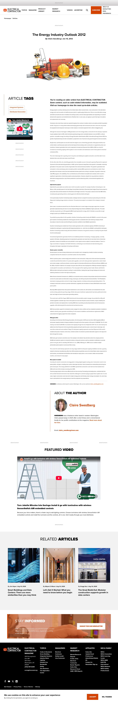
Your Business (44, 668)
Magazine (33, 10)
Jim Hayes (13, 586)
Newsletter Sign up (91, 664)
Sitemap (37, 686)
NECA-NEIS (104, 660)
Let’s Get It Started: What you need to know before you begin (57, 591)
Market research (56, 10)
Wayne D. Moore (50, 586)
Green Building (44, 654)
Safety (42, 666)
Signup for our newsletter (91, 626)
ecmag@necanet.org (31, 670)
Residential (43, 664)
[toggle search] (87, 10)
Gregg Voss (84, 586)
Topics (24, 10)
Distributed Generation (17, 112)
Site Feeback (7, 686)
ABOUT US (106, 7)
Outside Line (44, 662)
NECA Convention (106, 654)
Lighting (42, 660)
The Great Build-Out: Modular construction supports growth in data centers (93, 592)
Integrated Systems (16, 107)
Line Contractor (60, 658)
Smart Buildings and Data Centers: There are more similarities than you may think (22, 592)
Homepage (7, 18)
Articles (15, 18)
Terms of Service (28, 686)
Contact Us (89, 662)
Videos (70, 10)
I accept (92, 697)
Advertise (78, 10)
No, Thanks (107, 697)
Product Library (42, 10)
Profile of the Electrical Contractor (74, 661)
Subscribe (96, 10)
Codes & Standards (46, 652)
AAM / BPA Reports (76, 671)
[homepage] (12, 10)
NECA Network (105, 666)
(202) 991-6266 (30, 667)
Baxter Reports (75, 665)
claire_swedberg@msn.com (96, 384)
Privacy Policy (17, 686)
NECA (102, 652)
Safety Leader (59, 656)
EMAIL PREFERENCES (107, 12)
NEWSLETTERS (107, 9)
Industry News (44, 658)
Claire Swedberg (82, 405)
